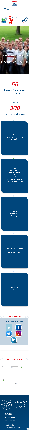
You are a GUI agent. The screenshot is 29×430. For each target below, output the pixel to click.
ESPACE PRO (9, 424)
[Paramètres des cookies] (28, 429)
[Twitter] (6, 334)
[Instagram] (16, 334)
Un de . (14, 212)
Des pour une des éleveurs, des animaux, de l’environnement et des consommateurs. (14, 174)
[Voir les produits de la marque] (5, 372)
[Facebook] (16, 327)
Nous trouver (16, 23)
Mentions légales (9, 425)
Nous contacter (16, 17)
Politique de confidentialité (12, 427)
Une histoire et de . (14, 137)
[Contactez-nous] (6, 327)
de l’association (14, 248)
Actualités (16, 20)
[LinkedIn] (11, 340)
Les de (14, 288)
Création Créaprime (10, 420)
